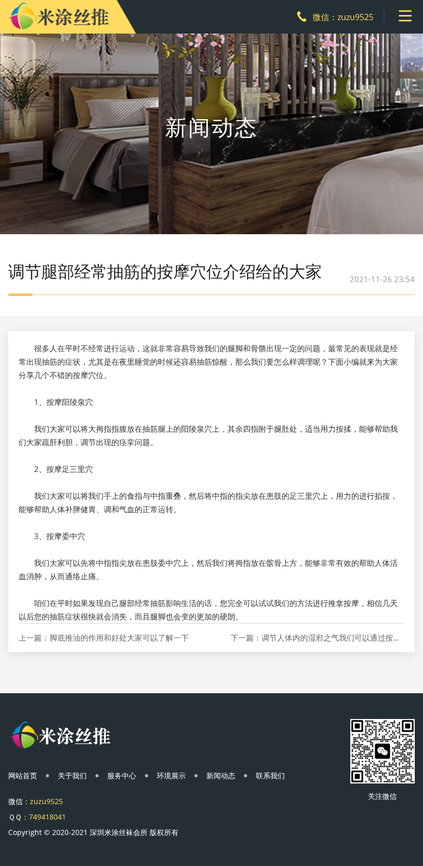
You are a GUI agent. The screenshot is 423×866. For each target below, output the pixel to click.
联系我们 (270, 775)
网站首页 (22, 775)
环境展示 (171, 775)
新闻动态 (220, 775)
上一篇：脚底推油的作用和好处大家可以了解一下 (104, 638)
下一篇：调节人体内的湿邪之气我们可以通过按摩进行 (317, 638)
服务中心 (121, 775)
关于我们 (72, 775)
